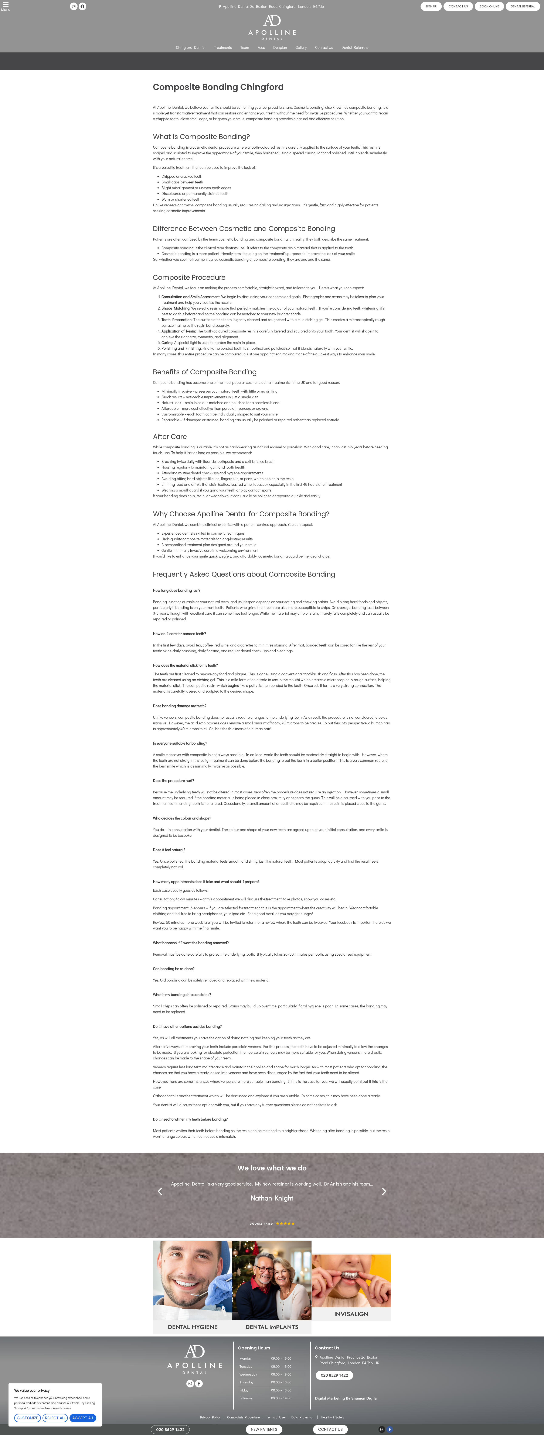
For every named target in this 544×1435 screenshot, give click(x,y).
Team (244, 47)
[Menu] (6, 4)
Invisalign (351, 1314)
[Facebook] (82, 6)
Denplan (280, 47)
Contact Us (324, 47)
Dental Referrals (354, 47)
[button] (159, 1191)
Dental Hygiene (193, 1327)
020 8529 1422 (170, 1429)
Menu (5, 9)
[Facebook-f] (199, 1383)
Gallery (301, 47)
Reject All (55, 1418)
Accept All (83, 1418)
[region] (55, 1405)
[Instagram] (74, 6)
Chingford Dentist (190, 47)
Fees (261, 47)
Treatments (223, 47)
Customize (27, 1418)
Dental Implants (272, 1327)
